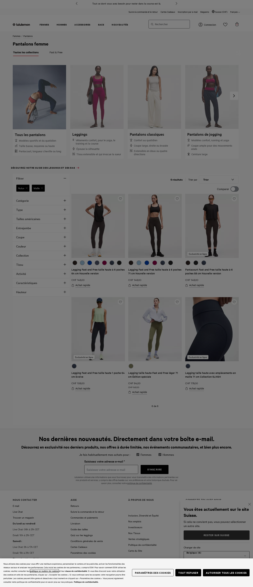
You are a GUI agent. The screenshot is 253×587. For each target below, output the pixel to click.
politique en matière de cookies (44, 571)
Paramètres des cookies (153, 572)
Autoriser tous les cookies (226, 572)
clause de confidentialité (76, 571)
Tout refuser (188, 572)
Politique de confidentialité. (86, 581)
